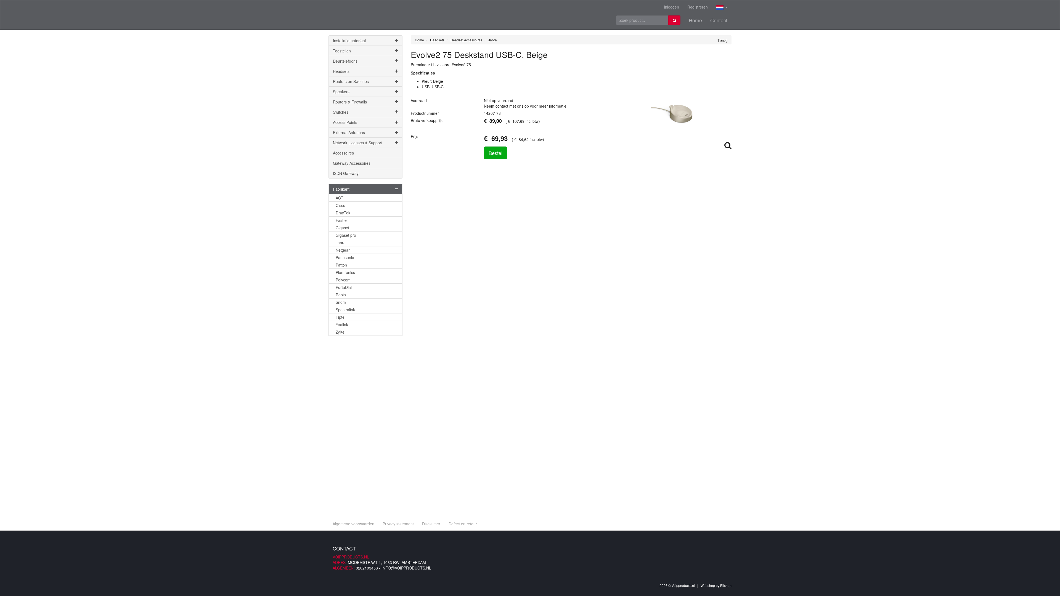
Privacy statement (398, 523)
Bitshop (726, 585)
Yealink (342, 324)
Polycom (343, 280)
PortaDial (344, 287)
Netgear (343, 250)
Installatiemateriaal (349, 40)
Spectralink (345, 309)
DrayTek (343, 212)
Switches (340, 112)
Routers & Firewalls (350, 102)
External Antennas (349, 132)
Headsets (341, 71)
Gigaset (342, 227)
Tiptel (340, 317)
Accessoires (343, 153)
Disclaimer (431, 523)
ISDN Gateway (346, 173)
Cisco (340, 205)
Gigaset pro (346, 235)
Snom (341, 302)
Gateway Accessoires (351, 163)
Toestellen (342, 51)
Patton (341, 265)
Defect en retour (463, 523)
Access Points (345, 122)
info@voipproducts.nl (406, 568)
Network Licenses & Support (357, 142)
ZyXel (340, 332)
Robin (341, 294)
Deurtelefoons (345, 61)
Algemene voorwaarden (353, 523)
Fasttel (342, 220)
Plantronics (345, 272)
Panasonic (345, 257)
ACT (339, 198)
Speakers (341, 91)
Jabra (341, 242)
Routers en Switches (351, 81)
